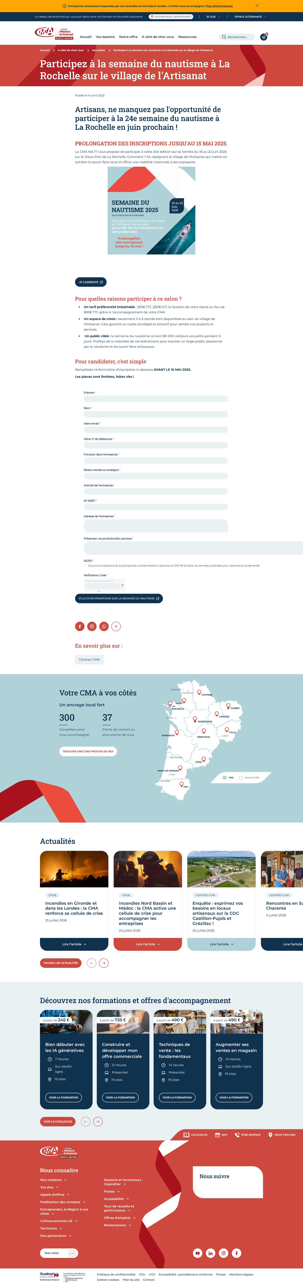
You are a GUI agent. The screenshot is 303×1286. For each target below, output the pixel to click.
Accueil (86, 37)
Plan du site (131, 1279)
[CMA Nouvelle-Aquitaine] (57, 34)
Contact (149, 1279)
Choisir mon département (173, 16)
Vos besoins (105, 37)
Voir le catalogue (57, 1121)
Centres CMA (89, 660)
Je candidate (88, 282)
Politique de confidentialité (116, 1274)
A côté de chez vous (158, 37)
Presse (221, 1274)
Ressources (187, 37)
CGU (142, 1274)
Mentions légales (241, 1274)
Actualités (98, 50)
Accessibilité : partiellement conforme (186, 1274)
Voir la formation (65, 1098)
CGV (152, 1274)
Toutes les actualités (60, 963)
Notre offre (128, 37)
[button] (116, 626)
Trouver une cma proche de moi (88, 751)
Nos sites (52, 1253)
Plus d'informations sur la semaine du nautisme (117, 598)
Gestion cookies (108, 1279)
